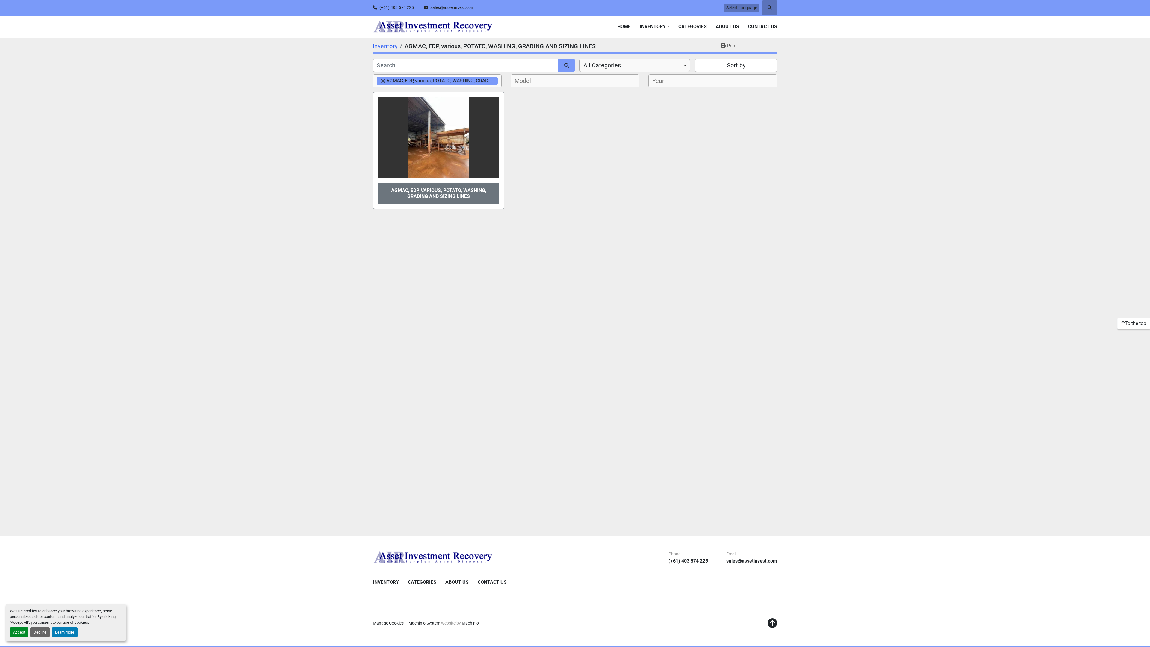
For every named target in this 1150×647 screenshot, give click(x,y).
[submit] (566, 65)
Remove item (383, 81)
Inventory (653, 26)
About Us (727, 26)
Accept (19, 632)
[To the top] (772, 623)
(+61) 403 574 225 (396, 7)
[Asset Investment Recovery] (433, 557)
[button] (654, 26)
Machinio (470, 623)
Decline (40, 632)
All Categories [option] (602, 65)
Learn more (64, 632)
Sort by (736, 65)
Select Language (741, 7)
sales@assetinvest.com (452, 7)
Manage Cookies (388, 623)
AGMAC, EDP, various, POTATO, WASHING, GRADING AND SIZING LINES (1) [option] (437, 81)
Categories (692, 26)
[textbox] (524, 80)
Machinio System (424, 623)
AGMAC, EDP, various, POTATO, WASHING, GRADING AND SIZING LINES (438, 193)
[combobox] (634, 65)
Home (624, 26)
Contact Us (762, 26)
